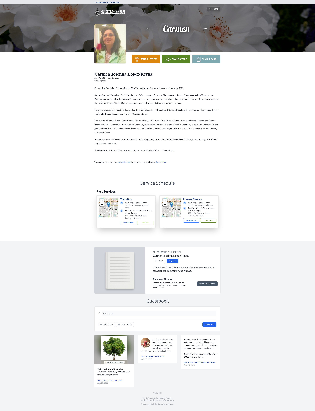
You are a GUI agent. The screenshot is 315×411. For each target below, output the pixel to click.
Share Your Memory (207, 284)
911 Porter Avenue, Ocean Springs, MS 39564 (136, 216)
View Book (159, 261)
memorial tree (124, 161)
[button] (108, 204)
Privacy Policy (150, 400)
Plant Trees (145, 223)
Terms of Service (164, 400)
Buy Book (172, 261)
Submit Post (209, 324)
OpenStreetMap (160, 404)
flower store (161, 161)
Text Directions (128, 223)
